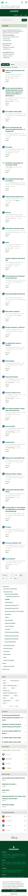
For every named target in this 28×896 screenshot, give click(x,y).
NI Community (5, 586)
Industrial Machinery (16, 855)
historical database (9, 361)
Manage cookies (14, 893)
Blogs (5, 657)
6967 (16, 575)
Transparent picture (9, 442)
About (14, 870)
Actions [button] (12, 64)
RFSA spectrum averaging (8, 804)
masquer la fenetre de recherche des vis (14, 196)
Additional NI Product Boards (11, 638)
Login (21, 15)
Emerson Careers (19, 870)
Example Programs (8, 648)
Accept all (14, 890)
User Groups (7, 651)
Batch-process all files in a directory (13, 474)
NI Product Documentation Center (11, 36)
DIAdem (7, 617)
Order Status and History (16, 862)
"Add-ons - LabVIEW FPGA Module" (10, 685)
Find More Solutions (14, 774)
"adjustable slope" (6, 690)
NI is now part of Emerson (6, 870)
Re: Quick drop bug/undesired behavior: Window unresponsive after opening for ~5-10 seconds (12, 718)
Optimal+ (4, 663)
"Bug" (12, 698)
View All (14, 711)
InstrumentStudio (9, 620)
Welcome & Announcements (10, 588)
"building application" (7, 700)
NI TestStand (8, 614)
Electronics (5, 855)
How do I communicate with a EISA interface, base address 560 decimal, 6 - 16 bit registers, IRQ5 (15, 129)
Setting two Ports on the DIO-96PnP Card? (15, 458)
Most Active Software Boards (8, 7)
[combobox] (11, 20)
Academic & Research (6, 854)
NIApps (4, 56)
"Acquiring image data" (14, 680)
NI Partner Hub (5, 669)
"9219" (4, 680)
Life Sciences (23, 855)
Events (19, 871)
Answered (8, 67)
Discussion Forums (15, 6)
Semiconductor (5, 857)
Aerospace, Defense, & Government (18, 854)
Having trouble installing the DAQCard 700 (15, 294)
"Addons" (13, 688)
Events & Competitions (9, 660)
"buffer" (4, 698)
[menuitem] (22, 3)
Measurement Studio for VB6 (11, 608)
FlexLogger (7, 629)
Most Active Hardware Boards (12, 635)
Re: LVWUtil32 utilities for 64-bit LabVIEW (11, 737)
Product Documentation (11, 876)
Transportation (12, 857)
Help (25, 15)
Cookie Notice (20, 884)
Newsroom (5, 871)
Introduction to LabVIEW (8, 47)
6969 (3, 578)
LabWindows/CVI (9, 602)
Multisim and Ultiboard (10, 623)
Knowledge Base (7, 40)
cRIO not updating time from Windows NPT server (13, 778)
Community (7, 6)
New (7, 81)
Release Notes (6, 38)
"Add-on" (4, 683)
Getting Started (6, 45)
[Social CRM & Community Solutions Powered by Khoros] (14, 837)
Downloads (4, 876)
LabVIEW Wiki (6, 57)
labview (7, 242)
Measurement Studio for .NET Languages (14, 611)
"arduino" (15, 695)
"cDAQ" (4, 703)
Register (16, 15)
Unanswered (15, 67)
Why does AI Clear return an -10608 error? (15, 327)
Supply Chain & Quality (12, 871)
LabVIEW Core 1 (7, 49)
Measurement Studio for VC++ (12, 605)
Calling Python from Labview (9, 784)
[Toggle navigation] (7, 2)
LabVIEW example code (8, 54)
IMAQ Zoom (8, 212)
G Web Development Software (12, 632)
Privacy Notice (12, 884)
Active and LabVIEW (10, 426)
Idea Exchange (7, 654)
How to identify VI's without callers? (13, 111)
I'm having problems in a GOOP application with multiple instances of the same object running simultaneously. (15, 509)
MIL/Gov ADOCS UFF (10, 559)
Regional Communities (9, 666)
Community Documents (9, 645)
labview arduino (5, 790)
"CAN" (17, 700)
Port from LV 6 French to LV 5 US (12, 392)
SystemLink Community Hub (12, 596)
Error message (8, 147)
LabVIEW (7, 599)
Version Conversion (9, 626)
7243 (11, 578)
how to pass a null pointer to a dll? (13, 543)
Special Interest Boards (10, 641)
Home (2, 6)
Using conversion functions (11, 377)
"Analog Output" (6, 695)
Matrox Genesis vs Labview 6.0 (12, 311)
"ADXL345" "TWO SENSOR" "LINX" (10, 693)
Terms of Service (9, 863)
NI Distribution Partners (6, 862)
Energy (9, 855)
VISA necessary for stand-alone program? (14, 228)
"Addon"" (4, 688)
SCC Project (8, 527)
